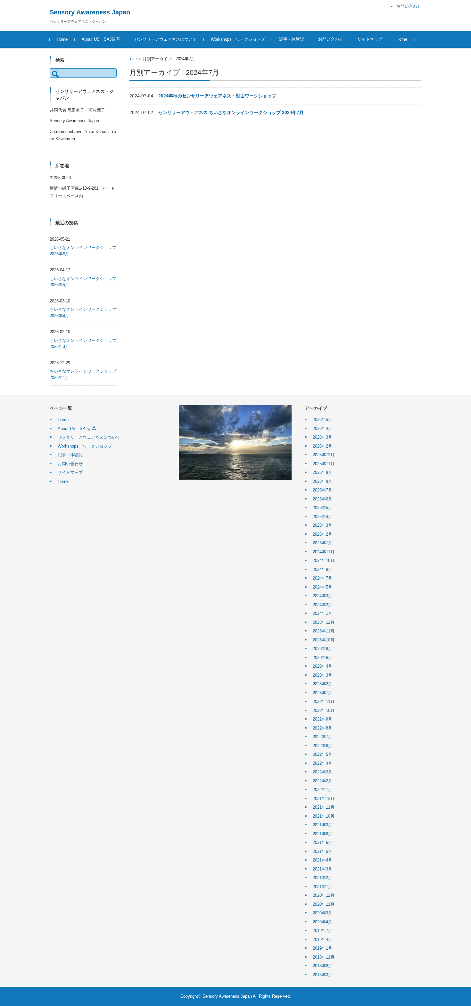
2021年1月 (322, 886)
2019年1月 (322, 948)
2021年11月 (324, 807)
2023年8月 (322, 648)
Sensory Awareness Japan (90, 12)
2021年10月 (324, 816)
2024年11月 (324, 551)
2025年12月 (324, 454)
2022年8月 (322, 728)
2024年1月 (322, 613)
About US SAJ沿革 (101, 39)
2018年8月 (322, 965)
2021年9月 (322, 824)
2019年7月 (322, 930)
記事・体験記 (291, 39)
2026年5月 (322, 419)
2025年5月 (322, 507)
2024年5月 (322, 587)
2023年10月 (324, 640)
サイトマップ (369, 39)
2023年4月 (322, 666)
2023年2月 (322, 683)
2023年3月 (322, 675)
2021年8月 (322, 833)
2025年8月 (322, 481)
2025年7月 (322, 490)
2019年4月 (322, 939)
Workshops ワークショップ (238, 39)
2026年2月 (322, 446)
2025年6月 (322, 499)
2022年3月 (322, 772)
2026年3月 (322, 437)
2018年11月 (324, 957)
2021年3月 (322, 869)
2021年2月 (322, 877)
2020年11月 (324, 904)
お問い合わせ (330, 39)
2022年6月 (322, 745)
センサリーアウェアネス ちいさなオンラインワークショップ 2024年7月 (231, 112)
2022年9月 (322, 719)
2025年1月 (322, 542)
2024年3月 (322, 595)
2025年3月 (322, 525)
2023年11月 (324, 631)
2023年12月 (324, 622)
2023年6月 (322, 657)
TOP (133, 59)
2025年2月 (322, 534)
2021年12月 (324, 798)
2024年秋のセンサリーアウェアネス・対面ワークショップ (217, 95)
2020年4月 (322, 921)
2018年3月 (322, 974)
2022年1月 (322, 789)
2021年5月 (322, 851)
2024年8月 (322, 569)
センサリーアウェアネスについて (165, 39)
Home (62, 39)
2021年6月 (322, 842)
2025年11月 (324, 463)
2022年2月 (322, 781)
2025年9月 (322, 472)
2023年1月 (322, 692)
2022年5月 (322, 754)
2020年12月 (324, 895)
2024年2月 (322, 604)
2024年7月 (322, 578)
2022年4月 (322, 763)
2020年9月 (322, 913)
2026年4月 (322, 428)
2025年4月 (322, 516)
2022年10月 (324, 710)
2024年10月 (324, 560)
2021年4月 (322, 860)
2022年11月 (324, 701)
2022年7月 (322, 736)
